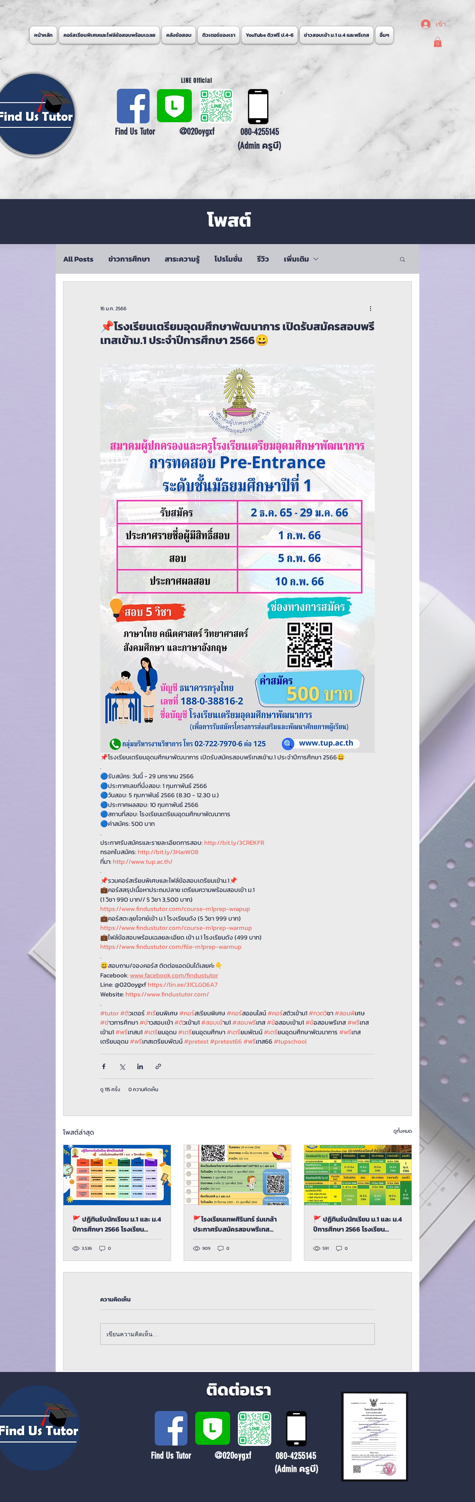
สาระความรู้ (182, 259)
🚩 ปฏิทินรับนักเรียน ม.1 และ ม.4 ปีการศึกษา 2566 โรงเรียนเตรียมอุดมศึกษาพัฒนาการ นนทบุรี (116, 1224)
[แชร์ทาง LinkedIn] (140, 1066)
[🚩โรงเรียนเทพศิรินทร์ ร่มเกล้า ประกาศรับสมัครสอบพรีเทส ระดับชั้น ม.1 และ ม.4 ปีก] (237, 1175)
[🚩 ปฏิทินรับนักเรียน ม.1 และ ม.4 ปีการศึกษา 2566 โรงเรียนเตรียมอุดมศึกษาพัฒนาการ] (117, 1175)
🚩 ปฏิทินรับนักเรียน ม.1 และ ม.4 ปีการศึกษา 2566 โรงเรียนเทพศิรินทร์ (357, 1224)
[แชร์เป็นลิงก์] (158, 1066)
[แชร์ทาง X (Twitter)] (121, 1066)
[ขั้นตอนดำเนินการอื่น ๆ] (370, 308)
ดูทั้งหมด (402, 1131)
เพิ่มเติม (296, 259)
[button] (383, 35)
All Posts (78, 259)
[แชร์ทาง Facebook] (103, 1066)
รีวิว (263, 259)
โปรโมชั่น (228, 259)
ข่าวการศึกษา (129, 259)
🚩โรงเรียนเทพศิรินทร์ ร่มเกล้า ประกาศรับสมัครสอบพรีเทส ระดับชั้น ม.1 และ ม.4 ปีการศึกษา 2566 (236, 1224)
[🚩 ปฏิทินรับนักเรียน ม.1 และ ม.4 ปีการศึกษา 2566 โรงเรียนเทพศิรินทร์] (358, 1175)
